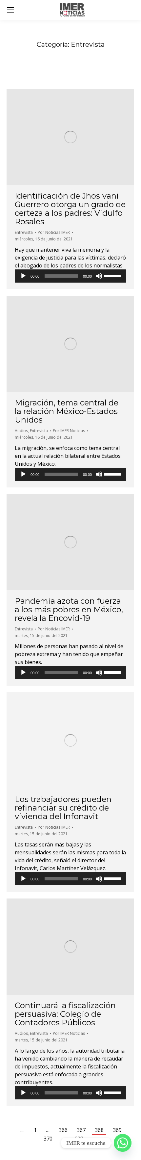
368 (99, 1130)
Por (54, 232)
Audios (21, 430)
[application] (70, 276)
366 (63, 1130)
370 (48, 1138)
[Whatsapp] (122, 1143)
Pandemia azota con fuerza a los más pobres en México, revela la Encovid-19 (69, 609)
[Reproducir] (23, 276)
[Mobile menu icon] (10, 10)
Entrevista (24, 232)
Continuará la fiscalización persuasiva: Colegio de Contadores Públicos (65, 1014)
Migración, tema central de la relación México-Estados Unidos (66, 411)
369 (117, 1130)
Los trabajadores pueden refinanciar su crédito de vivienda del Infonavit (63, 807)
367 (81, 1130)
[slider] (113, 275)
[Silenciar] (99, 276)
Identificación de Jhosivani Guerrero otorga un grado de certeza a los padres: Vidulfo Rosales (70, 208)
